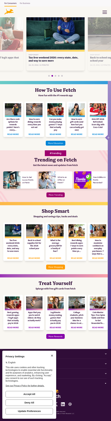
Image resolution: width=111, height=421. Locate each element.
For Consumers (10, 3)
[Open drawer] (106, 137)
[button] (8, 11)
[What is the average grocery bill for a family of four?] (59, 76)
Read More (13, 134)
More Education (55, 143)
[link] (55, 42)
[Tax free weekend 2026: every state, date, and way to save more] (52, 76)
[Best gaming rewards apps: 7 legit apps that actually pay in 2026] (49, 76)
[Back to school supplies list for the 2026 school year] (55, 76)
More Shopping (55, 267)
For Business (25, 3)
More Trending (56, 194)
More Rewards (55, 336)
